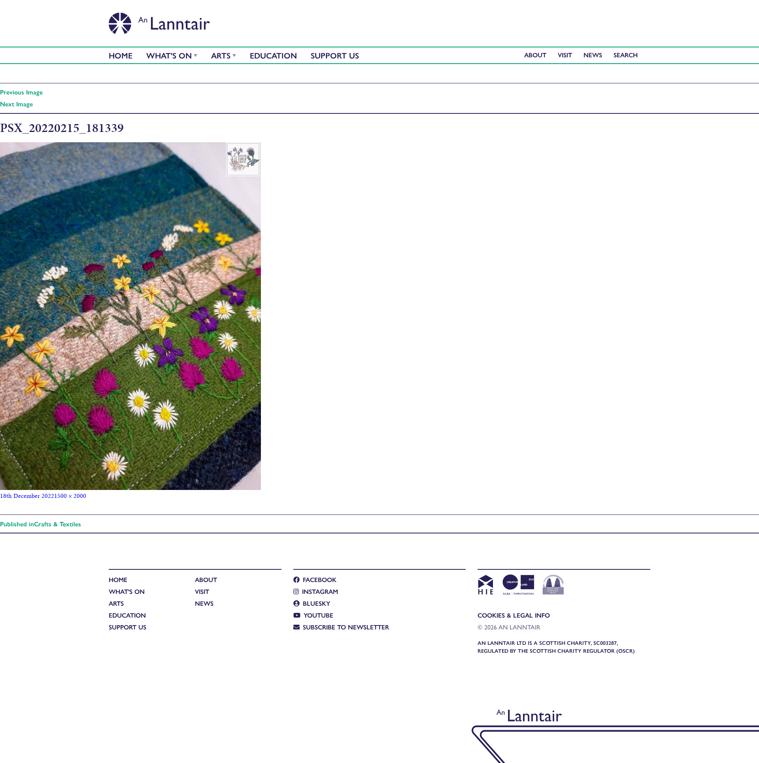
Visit (565, 54)
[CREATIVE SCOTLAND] (517, 585)
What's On (169, 55)
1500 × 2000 (70, 495)
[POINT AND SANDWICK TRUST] (553, 585)
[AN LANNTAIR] (159, 21)
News (592, 54)
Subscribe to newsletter (346, 626)
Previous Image (21, 91)
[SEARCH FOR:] (628, 54)
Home (120, 55)
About (535, 54)
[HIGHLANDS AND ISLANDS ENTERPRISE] (485, 585)
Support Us (335, 55)
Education (273, 55)
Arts (220, 55)
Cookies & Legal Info (514, 615)
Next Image (16, 103)
